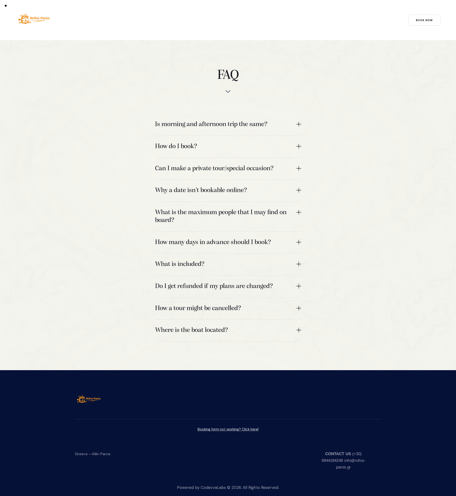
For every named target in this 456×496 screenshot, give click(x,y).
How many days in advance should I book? (213, 242)
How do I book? (176, 146)
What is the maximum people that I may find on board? (221, 216)
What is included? (179, 264)
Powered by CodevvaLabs (201, 487)
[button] (228, 125)
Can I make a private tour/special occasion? (214, 168)
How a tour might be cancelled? (198, 308)
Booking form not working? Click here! (228, 429)
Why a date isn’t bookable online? (201, 190)
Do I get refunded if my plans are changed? (214, 286)
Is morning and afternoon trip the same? (211, 124)
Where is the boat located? (191, 330)
